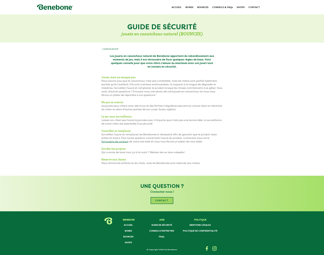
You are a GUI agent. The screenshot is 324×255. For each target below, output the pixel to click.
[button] (222, 7)
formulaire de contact (114, 141)
